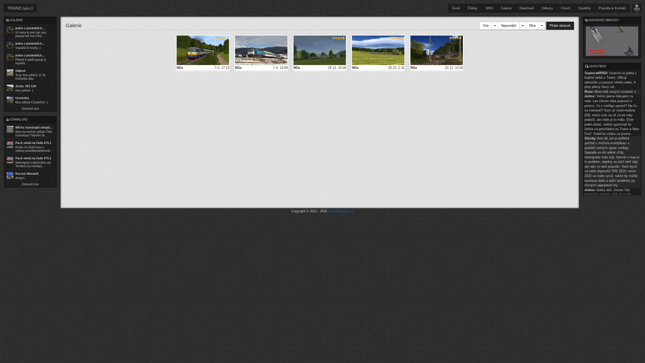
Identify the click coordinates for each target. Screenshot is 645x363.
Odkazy (547, 8)
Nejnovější (509, 25)
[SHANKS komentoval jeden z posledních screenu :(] (10, 30)
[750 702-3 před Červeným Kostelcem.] (261, 50)
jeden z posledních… (30, 28)
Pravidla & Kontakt (612, 8)
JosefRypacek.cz (340, 211)
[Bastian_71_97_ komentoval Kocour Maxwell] (10, 175)
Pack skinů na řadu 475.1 (33, 143)
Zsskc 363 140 (25, 86)
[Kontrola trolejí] (436, 50)
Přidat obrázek (560, 25)
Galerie (506, 8)
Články (473, 8)
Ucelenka (22, 98)
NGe (532, 25)
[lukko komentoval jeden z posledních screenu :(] (10, 45)
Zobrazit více (30, 108)
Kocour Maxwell (26, 173)
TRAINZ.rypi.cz (20, 8)
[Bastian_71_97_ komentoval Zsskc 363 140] (10, 88)
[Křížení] (320, 50)
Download (527, 8)
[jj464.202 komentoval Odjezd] (10, 72)
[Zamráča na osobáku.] (203, 50)
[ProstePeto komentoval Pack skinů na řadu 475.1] (10, 160)
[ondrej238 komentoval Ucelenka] (10, 100)
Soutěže (584, 8)
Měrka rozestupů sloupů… (34, 127)
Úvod (456, 8)
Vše (486, 25)
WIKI (489, 8)
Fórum (565, 8)
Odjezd (20, 71)
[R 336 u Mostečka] (378, 50)
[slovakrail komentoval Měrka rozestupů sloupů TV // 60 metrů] (10, 129)
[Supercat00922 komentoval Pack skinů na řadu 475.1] (10, 144)
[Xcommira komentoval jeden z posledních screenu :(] (10, 57)
